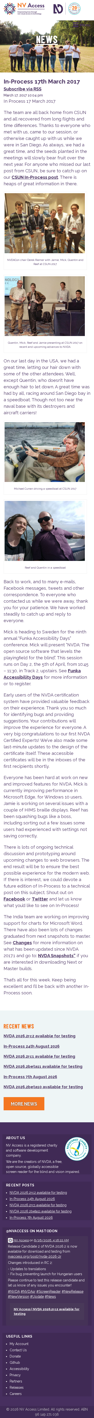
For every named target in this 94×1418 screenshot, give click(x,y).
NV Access (21, 1240)
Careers (16, 1394)
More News (24, 1103)
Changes (22, 942)
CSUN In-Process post (35, 177)
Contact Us (18, 1350)
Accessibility (19, 1369)
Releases (17, 1387)
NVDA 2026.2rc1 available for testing (39, 1056)
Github (15, 1362)
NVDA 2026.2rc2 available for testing (39, 1036)
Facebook (14, 898)
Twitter (40, 898)
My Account (19, 1344)
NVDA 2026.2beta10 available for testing (43, 1087)
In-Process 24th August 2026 (32, 1046)
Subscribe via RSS (22, 88)
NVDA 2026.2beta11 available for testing (43, 1066)
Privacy (15, 1375)
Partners (16, 1381)
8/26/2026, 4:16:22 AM (51, 1240)
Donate (15, 1356)
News (47, 40)
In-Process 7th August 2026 (30, 1077)
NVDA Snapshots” (56, 955)
